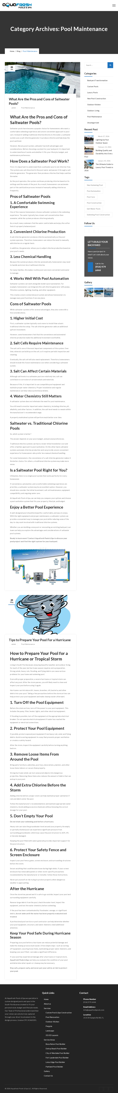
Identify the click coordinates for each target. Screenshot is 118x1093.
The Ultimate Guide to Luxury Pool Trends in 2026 (98, 167)
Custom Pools (92, 86)
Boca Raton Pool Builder (55, 1044)
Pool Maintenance (28, 108)
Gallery (47, 1071)
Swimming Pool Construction (98, 215)
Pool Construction (94, 203)
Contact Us (48, 1076)
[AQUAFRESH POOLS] (17, 5)
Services (47, 1008)
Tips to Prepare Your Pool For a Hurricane (40, 640)
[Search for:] (98, 65)
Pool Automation (94, 191)
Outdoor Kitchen (94, 104)
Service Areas (49, 1040)
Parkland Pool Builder (54, 1067)
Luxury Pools (92, 92)
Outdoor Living (93, 111)
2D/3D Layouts (52, 1035)
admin (14, 108)
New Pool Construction (96, 98)
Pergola (49, 1026)
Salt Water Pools (93, 209)
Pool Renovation (52, 1017)
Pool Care (91, 197)
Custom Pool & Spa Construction (59, 1013)
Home (11, 51)
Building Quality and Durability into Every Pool (98, 153)
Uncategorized (93, 123)
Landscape (50, 1031)
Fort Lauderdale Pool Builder (57, 1058)
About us (47, 1004)
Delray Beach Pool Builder (56, 1049)
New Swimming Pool (95, 185)
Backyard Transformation (97, 80)
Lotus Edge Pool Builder (55, 1062)
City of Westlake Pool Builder (57, 1053)
